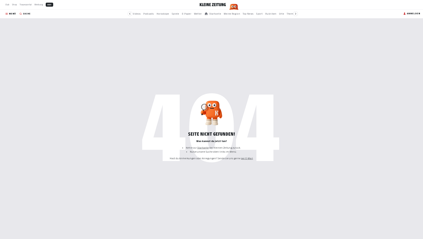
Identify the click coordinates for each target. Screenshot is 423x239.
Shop (14, 4)
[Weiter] (295, 13)
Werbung (38, 4)
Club (7, 4)
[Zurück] (130, 13)
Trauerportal (26, 4)
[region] (213, 13)
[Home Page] (213, 4)
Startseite (203, 147)
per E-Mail (247, 158)
